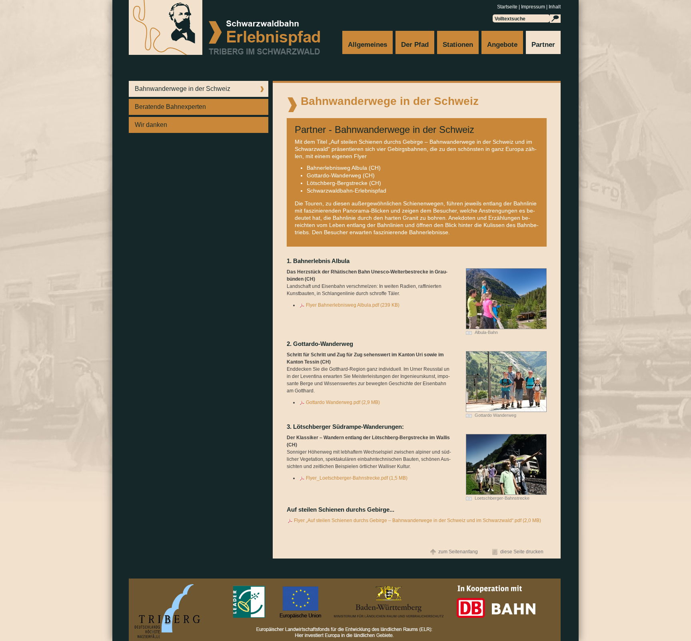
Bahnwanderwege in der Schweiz (182, 88)
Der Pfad (415, 44)
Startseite (507, 7)
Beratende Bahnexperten (170, 106)
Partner (543, 44)
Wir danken (151, 124)
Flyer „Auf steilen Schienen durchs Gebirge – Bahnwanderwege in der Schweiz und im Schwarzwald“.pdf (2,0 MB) (417, 520)
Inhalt (555, 7)
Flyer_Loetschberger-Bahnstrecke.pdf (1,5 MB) (356, 478)
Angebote (502, 44)
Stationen (458, 44)
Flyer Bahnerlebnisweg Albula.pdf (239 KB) (352, 305)
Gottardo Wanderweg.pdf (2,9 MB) (343, 402)
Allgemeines (367, 44)
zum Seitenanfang (458, 552)
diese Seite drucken (521, 552)
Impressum (533, 7)
